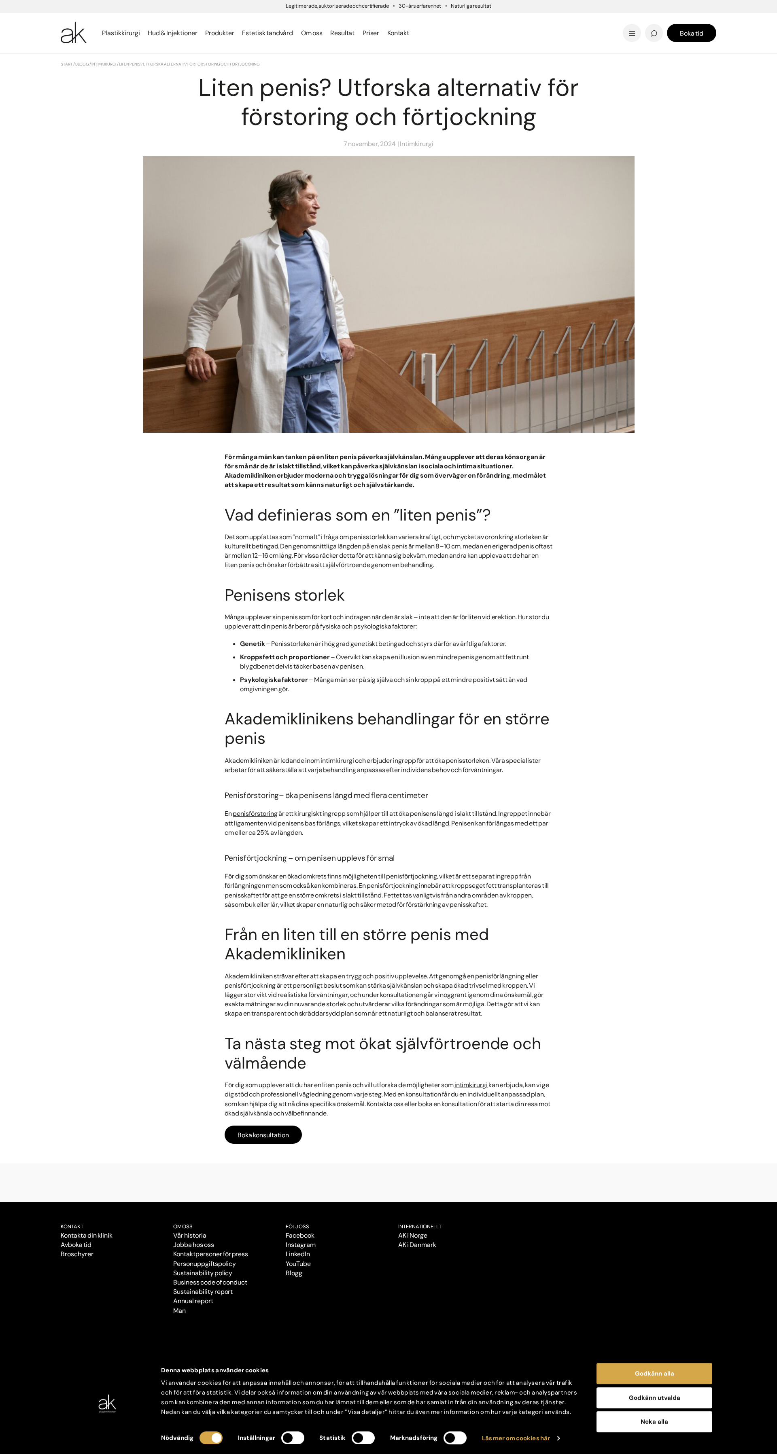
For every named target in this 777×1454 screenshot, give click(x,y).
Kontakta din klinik (87, 1235)
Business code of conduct (210, 1282)
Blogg (402, 20)
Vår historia (189, 1235)
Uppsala (407, 20)
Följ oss (297, 1226)
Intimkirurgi (104, 64)
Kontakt (398, 33)
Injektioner (412, 20)
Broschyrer (77, 1254)
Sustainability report (203, 1291)
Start (67, 64)
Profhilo (74, 21)
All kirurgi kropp (540, 33)
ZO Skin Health (418, 33)
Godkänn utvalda (654, 1398)
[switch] (292, 1437)
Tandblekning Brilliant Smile (452, 33)
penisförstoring (255, 813)
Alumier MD (81, 33)
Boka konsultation (263, 1135)
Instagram (301, 1244)
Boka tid (691, 33)
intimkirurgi (471, 1085)
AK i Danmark (417, 1244)
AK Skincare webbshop (616, 40)
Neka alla (654, 1422)
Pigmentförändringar (441, 21)
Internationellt (420, 1226)
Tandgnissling (428, 21)
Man (179, 1310)
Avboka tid (76, 1244)
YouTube (298, 1263)
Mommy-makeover (547, 21)
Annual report (193, 1301)
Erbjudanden (415, 33)
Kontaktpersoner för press (210, 1254)
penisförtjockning (411, 876)
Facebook (300, 1235)
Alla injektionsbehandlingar (108, 33)
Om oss (183, 1226)
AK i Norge (412, 1235)
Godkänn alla (654, 1373)
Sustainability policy (202, 1273)
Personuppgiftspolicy (204, 1263)
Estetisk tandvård (424, 33)
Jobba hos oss (193, 1244)
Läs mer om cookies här (516, 1438)
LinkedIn (298, 1254)
